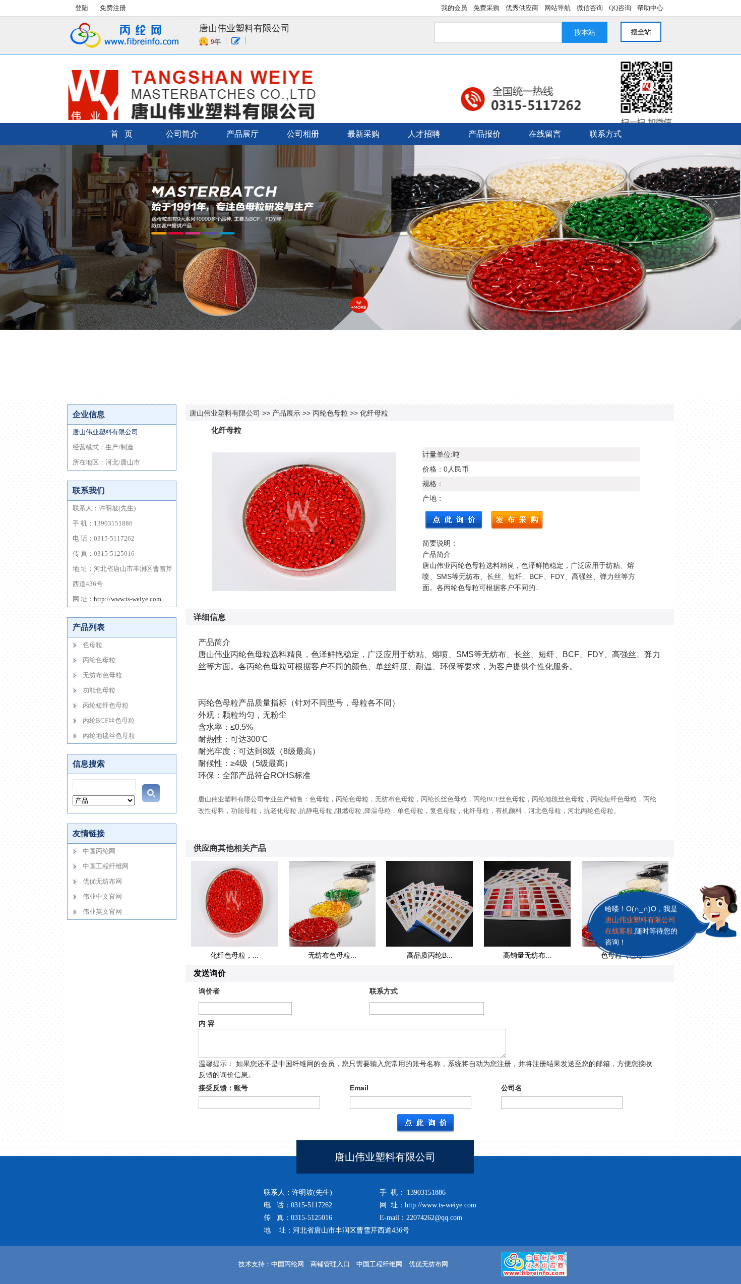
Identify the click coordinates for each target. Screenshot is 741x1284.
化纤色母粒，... (234, 955)
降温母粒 (377, 810)
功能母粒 (244, 810)
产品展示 (286, 413)
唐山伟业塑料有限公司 (225, 413)
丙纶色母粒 (330, 413)
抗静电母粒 (315, 810)
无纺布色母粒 (394, 799)
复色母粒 (443, 810)
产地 (429, 498)
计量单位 (436, 454)
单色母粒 (410, 810)
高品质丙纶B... (430, 955)
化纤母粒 (374, 413)
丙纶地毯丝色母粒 (558, 799)
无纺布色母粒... (332, 955)
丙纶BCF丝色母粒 (499, 799)
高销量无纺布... (527, 955)
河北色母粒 (544, 810)
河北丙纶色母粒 (590, 810)
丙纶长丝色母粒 (444, 799)
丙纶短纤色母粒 (614, 799)
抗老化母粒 (280, 810)
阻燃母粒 (348, 810)
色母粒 (319, 799)
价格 (429, 469)
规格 (429, 484)
